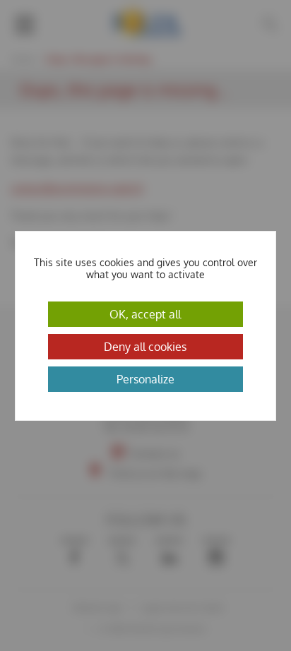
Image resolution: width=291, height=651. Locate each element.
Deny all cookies (145, 347)
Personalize (145, 379)
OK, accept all (145, 314)
